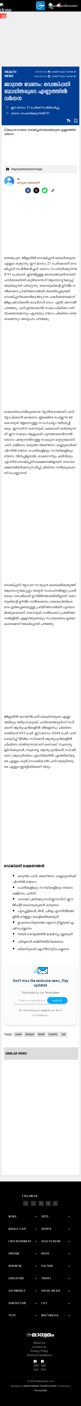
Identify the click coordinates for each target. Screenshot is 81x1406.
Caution (53, 1034)
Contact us (39, 1347)
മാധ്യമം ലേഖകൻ (28, 182)
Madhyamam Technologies (40, 1386)
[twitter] (33, 1203)
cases (18, 1034)
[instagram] (41, 1203)
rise (63, 1034)
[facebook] (28, 190)
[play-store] (37, 1365)
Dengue (30, 1034)
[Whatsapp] (45, 190)
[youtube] (48, 1203)
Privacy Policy (39, 1351)
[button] (5, 5)
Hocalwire (40, 1390)
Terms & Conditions (39, 1355)
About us (39, 1342)
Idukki (41, 1034)
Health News (10, 74)
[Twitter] (36, 190)
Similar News (16, 1053)
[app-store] (44, 1365)
